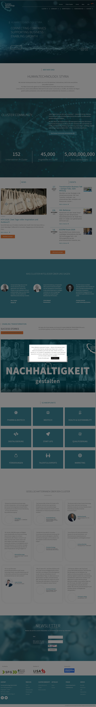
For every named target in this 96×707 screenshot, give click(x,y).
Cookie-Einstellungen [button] (43, 358)
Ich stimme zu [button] (55, 358)
